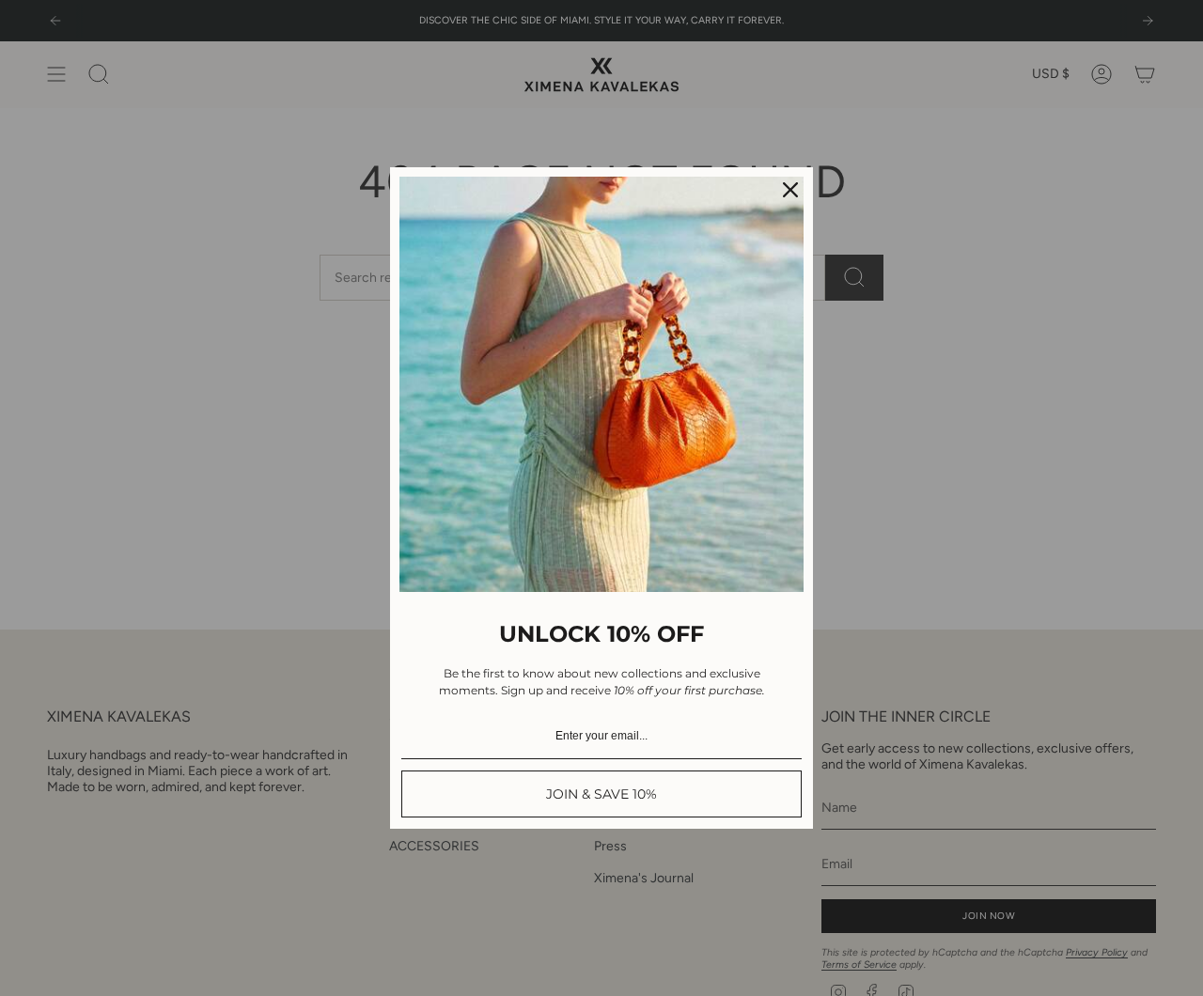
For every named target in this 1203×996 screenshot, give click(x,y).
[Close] (790, 189)
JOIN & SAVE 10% (601, 794)
